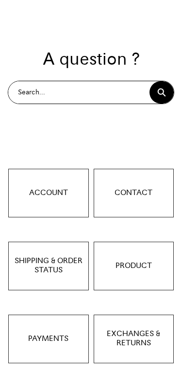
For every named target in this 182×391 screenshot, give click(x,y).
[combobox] (78, 92)
